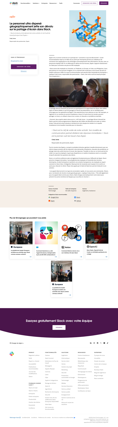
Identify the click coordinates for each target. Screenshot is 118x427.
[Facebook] (97, 343)
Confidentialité (26, 417)
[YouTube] (104, 343)
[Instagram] (94, 343)
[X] (101, 343)
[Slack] (14, 3)
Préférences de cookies (44, 417)
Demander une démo (89, 3)
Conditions (34, 417)
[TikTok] (107, 343)
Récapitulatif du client (17, 61)
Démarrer (104, 3)
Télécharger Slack (14, 417)
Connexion (76, 3)
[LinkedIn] (91, 343)
